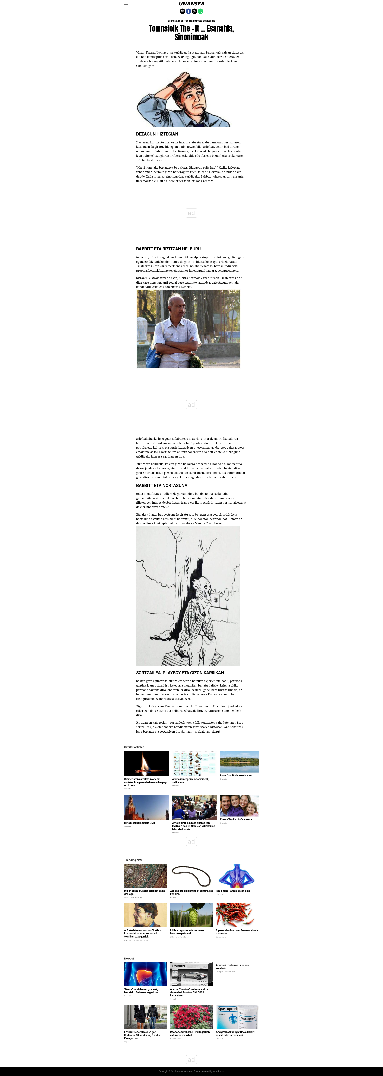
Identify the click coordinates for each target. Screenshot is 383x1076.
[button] (126, 4)
